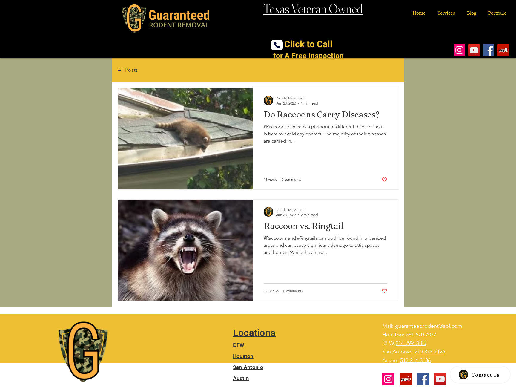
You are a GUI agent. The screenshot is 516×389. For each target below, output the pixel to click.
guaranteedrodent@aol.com (428, 326)
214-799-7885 (411, 343)
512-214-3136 (415, 360)
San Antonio (248, 367)
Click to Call (308, 50)
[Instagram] (459, 50)
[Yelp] (503, 50)
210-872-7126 (429, 351)
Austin (241, 378)
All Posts (128, 70)
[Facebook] (488, 50)
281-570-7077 (421, 334)
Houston (243, 356)
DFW (239, 345)
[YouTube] (474, 50)
